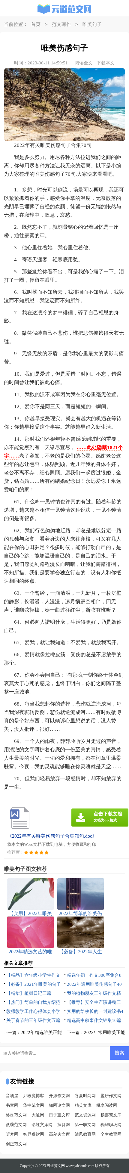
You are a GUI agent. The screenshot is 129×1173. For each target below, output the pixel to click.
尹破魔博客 (33, 1096)
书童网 (12, 1105)
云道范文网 (56, 1166)
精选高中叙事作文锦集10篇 (94, 1020)
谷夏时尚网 (85, 1096)
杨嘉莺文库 (111, 1115)
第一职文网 (85, 1124)
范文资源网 (85, 1115)
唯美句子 (92, 24)
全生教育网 (111, 1134)
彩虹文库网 (42, 1124)
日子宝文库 (59, 1115)
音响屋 (12, 1096)
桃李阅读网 (106, 1105)
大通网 (38, 1115)
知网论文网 (59, 1105)
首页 (35, 24)
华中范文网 (33, 1105)
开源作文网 (59, 1096)
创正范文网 (16, 1144)
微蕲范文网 (16, 1124)
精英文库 (83, 1105)
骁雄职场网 (111, 1124)
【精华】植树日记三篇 (28, 993)
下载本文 (106, 63)
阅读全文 (84, 63)
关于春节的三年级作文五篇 (33, 1020)
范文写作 (61, 24)
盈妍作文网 (111, 1096)
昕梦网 (12, 1134)
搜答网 (63, 1124)
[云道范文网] (65, 9)
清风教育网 (85, 1134)
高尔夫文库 (59, 1134)
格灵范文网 (16, 1115)
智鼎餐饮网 (33, 1134)
